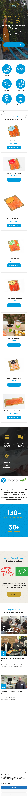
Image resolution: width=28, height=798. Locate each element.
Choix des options (13, 132)
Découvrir (13, 594)
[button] (26, 772)
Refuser (14, 791)
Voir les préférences (14, 794)
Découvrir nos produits (13, 44)
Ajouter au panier (13, 326)
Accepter (14, 787)
